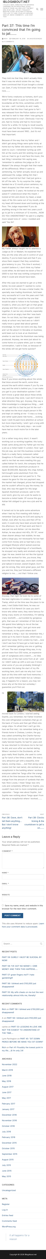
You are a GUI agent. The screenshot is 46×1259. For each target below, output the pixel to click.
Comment (7, 851)
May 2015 (6, 1176)
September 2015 (9, 1154)
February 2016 (8, 1137)
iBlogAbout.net (16, 2)
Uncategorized (35, 39)
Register (6, 1204)
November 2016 (9, 1120)
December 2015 (9, 1143)
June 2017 (6, 1092)
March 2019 (7, 1070)
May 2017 (6, 1098)
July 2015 (6, 1165)
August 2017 (7, 1087)
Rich (5, 39)
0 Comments (9, 41)
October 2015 (8, 1148)
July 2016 (6, 1131)
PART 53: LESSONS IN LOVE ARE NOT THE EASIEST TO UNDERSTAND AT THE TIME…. (22, 1029)
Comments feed (9, 1221)
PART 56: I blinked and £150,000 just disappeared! (19, 985)
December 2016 (9, 1115)
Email (5, 884)
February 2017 (8, 1103)
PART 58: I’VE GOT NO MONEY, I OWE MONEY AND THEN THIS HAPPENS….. (20, 967)
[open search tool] (37, 9)
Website (6, 895)
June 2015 (7, 1171)
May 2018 (6, 1081)
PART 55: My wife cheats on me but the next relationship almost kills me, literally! (22, 994)
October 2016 (8, 1126)
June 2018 (7, 1075)
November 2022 (9, 1064)
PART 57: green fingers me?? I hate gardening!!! (18, 976)
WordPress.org (9, 1226)
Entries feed (7, 1215)
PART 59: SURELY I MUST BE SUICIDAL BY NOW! (22, 959)
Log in (5, 1210)
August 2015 (8, 1159)
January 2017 (8, 1109)
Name (5, 873)
